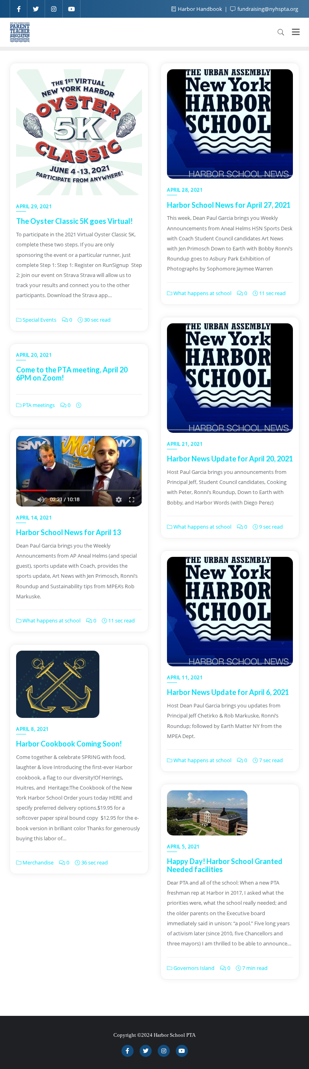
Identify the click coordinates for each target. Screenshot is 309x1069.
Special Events (38, 319)
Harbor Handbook (200, 8)
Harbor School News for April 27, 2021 (228, 205)
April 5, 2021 (183, 846)
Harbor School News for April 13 (68, 532)
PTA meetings (38, 405)
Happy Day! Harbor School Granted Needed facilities (224, 865)
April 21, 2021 (185, 443)
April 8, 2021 (32, 729)
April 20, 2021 (34, 355)
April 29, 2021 (34, 206)
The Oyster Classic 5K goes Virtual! (74, 221)
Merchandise (37, 862)
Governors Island (193, 968)
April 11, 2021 (185, 677)
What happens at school (201, 293)
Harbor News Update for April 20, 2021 (230, 458)
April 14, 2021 (34, 517)
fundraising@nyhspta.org (267, 8)
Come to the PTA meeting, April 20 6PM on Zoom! (72, 373)
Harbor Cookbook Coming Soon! (69, 743)
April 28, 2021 (185, 189)
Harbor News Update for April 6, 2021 (228, 692)
